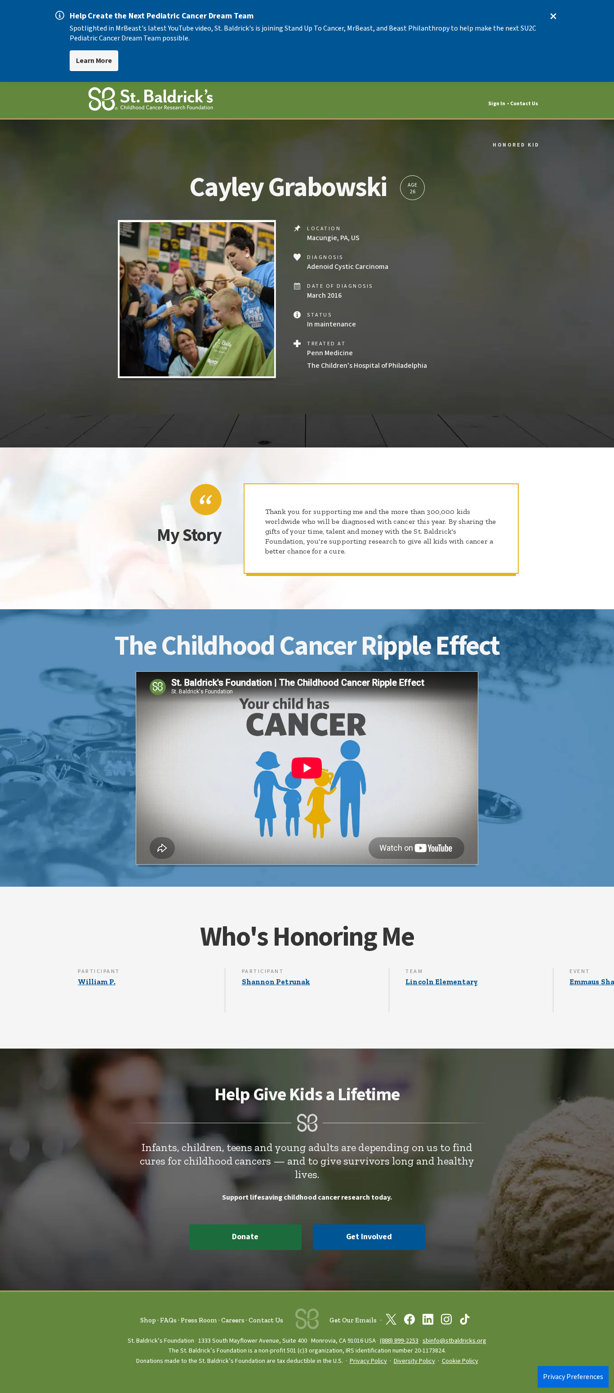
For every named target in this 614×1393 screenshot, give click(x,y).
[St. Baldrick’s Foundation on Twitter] (391, 1321)
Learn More (94, 61)
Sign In (496, 103)
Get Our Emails (353, 1320)
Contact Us (524, 103)
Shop (148, 1320)
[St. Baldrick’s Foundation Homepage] (150, 100)
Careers (233, 1320)
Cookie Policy (460, 1361)
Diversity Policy (414, 1361)
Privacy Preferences (573, 1377)
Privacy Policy (368, 1361)
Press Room (199, 1320)
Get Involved (369, 1236)
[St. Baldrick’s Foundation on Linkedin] (428, 1321)
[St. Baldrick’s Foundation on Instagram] (446, 1321)
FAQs (168, 1320)
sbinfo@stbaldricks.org (454, 1340)
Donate (245, 1236)
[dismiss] (553, 16)
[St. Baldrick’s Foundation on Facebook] (409, 1321)
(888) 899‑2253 (399, 1340)
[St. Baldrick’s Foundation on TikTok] (464, 1321)
